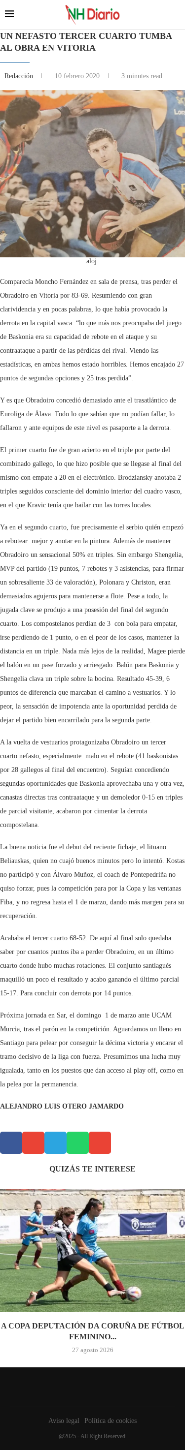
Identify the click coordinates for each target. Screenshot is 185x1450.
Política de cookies (110, 1420)
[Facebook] (90, 1387)
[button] (11, 1143)
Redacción (19, 76)
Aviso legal (63, 1420)
